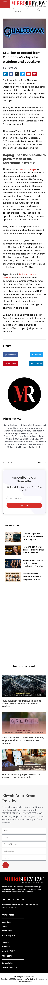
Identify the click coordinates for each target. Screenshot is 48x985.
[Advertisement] (22, 619)
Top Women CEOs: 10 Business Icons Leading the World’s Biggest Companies (33, 563)
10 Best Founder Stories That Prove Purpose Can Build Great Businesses (32, 576)
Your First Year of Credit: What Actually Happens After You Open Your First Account (23, 740)
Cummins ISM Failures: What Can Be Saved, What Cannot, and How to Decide (21, 703)
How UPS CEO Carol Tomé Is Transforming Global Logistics (33, 550)
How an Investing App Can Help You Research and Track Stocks (21, 776)
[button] (10, 354)
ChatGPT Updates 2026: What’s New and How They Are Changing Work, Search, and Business (33, 536)
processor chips (27, 169)
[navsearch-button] (38, 10)
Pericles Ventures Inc (11, 905)
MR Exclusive (12, 525)
